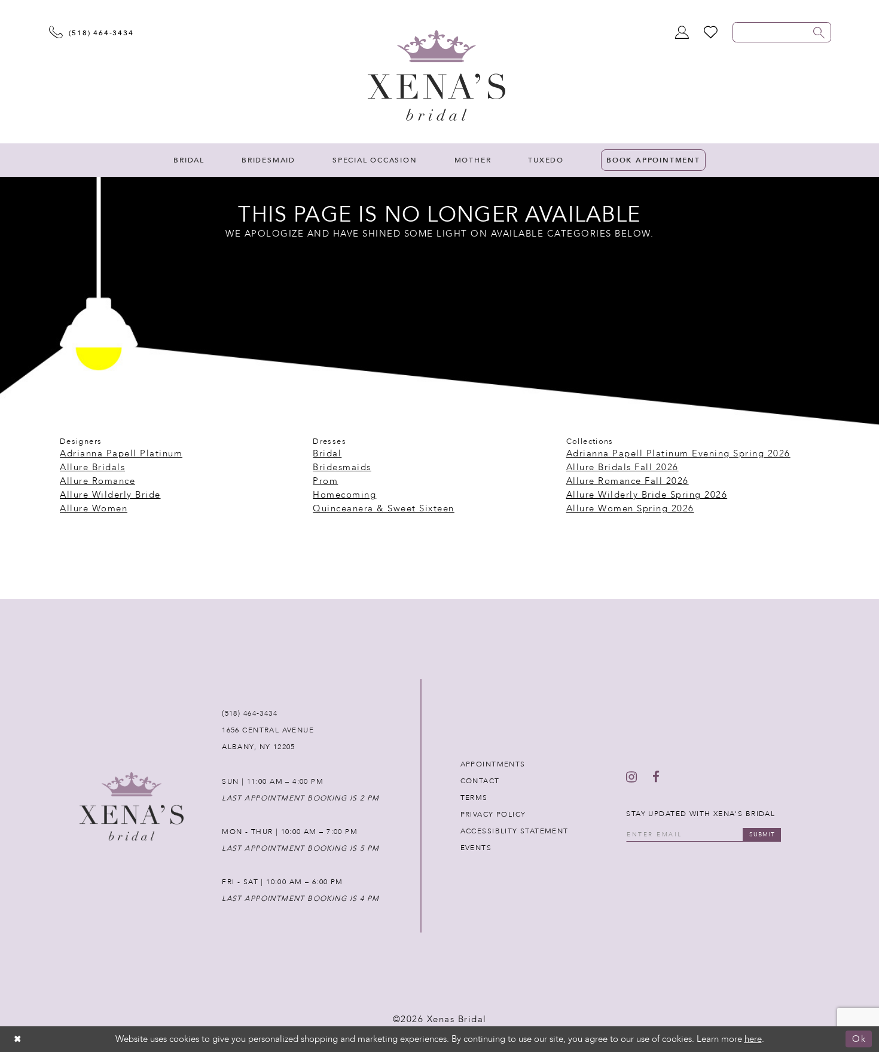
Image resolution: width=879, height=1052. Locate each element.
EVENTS (476, 847)
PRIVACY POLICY (493, 814)
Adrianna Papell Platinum (121, 453)
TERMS (474, 797)
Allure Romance (97, 481)
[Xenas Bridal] (436, 75)
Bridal (327, 453)
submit (762, 834)
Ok (859, 1039)
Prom (325, 481)
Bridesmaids (342, 467)
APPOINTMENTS (493, 764)
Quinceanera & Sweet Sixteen (383, 508)
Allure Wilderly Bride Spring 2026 (647, 495)
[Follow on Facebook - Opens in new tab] (656, 777)
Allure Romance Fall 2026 (627, 481)
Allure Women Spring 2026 (630, 508)
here (753, 1039)
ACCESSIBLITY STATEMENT (514, 831)
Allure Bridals (92, 467)
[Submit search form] (819, 32)
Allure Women (93, 508)
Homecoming (344, 495)
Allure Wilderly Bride (110, 495)
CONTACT (480, 781)
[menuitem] (189, 160)
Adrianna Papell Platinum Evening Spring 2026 (678, 453)
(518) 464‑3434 (249, 713)
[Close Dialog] (18, 1039)
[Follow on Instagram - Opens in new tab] (631, 777)
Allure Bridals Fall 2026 (622, 467)
